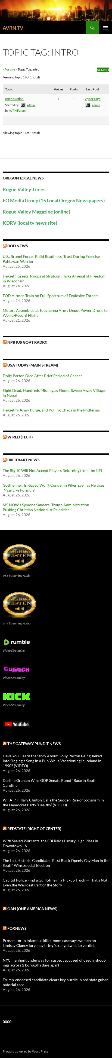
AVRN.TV (13, 28)
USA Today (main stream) (32, 365)
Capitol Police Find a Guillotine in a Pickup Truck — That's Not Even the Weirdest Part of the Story (55, 882)
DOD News (17, 245)
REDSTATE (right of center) (34, 828)
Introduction (14, 99)
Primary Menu (105, 27)
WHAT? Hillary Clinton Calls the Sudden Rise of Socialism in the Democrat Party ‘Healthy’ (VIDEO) (53, 802)
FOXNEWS (17, 928)
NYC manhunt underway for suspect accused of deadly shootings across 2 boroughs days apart (54, 962)
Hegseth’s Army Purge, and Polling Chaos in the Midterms (51, 410)
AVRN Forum (17, 110)
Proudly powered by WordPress (25, 1051)
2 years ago (93, 99)
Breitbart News (23, 460)
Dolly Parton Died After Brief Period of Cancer (42, 375)
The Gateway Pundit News (34, 743)
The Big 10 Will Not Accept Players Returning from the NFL (53, 470)
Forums (9, 69)
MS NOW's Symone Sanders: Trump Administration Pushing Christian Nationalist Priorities (46, 507)
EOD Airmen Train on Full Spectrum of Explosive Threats (50, 295)
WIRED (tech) (20, 437)
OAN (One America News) (32, 908)
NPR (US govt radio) (27, 342)
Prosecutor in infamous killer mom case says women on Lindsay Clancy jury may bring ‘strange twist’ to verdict (49, 943)
